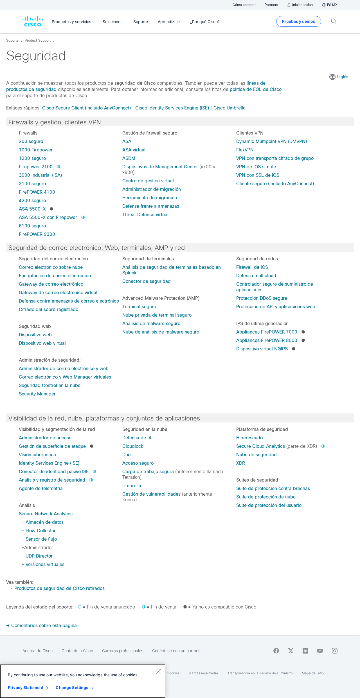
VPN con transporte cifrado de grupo (275, 158)
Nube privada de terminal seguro (157, 315)
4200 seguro (32, 200)
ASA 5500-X (32, 209)
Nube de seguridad (256, 454)
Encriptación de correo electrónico (55, 275)
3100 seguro (32, 183)
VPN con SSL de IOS (257, 175)
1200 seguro (32, 158)
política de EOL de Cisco (256, 89)
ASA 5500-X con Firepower (48, 217)
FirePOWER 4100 (37, 192)
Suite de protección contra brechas (273, 488)
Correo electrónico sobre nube (51, 267)
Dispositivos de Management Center (160, 166)
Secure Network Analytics (46, 513)
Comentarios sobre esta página (43, 625)
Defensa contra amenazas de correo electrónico (69, 301)
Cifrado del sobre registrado (48, 309)
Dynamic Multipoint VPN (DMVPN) (271, 141)
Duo (126, 454)
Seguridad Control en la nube (49, 385)
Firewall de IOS (252, 267)
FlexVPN (245, 149)
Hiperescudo (249, 437)
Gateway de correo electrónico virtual (58, 292)
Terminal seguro (139, 306)
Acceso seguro (138, 463)
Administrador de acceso (45, 437)
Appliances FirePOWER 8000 (266, 340)
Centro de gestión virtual (148, 180)
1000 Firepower (36, 149)
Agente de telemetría (41, 488)
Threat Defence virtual (145, 214)
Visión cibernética (37, 454)
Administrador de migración (151, 189)
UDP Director (39, 556)
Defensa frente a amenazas (150, 206)
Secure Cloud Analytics (260, 446)
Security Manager (37, 393)
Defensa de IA (137, 437)
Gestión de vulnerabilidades (151, 494)
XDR (240, 463)
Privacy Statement (25, 687)
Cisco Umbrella (229, 108)
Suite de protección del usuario (269, 505)
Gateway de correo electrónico (51, 284)
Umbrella (131, 485)
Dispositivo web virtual (42, 343)
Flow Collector (41, 530)
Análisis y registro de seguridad (52, 480)
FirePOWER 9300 (37, 234)
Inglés (342, 77)
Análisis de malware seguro (151, 323)
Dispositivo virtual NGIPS (262, 348)
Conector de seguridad (146, 281)
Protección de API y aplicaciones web (275, 306)
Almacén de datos (45, 522)
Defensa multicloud (256, 275)
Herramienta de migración (149, 197)
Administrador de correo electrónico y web (64, 368)
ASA (126, 141)
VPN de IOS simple (256, 166)
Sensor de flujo (41, 539)
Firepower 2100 (36, 166)
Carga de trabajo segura (148, 471)
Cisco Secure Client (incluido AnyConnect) (86, 108)
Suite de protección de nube (266, 497)
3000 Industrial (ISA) (40, 175)
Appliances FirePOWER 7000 (266, 332)
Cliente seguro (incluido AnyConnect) (275, 183)
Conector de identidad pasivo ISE (54, 471)
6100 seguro (32, 225)
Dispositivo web (35, 334)
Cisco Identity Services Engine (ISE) (172, 108)
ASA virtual (133, 149)
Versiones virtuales (45, 564)
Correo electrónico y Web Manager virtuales (65, 377)
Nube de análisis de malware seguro (160, 332)
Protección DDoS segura (261, 298)
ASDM (128, 158)
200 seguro (31, 141)
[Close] (158, 671)
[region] (82, 681)
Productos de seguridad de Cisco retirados (59, 588)
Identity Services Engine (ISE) (49, 463)
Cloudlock (132, 446)
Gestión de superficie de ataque (52, 446)
